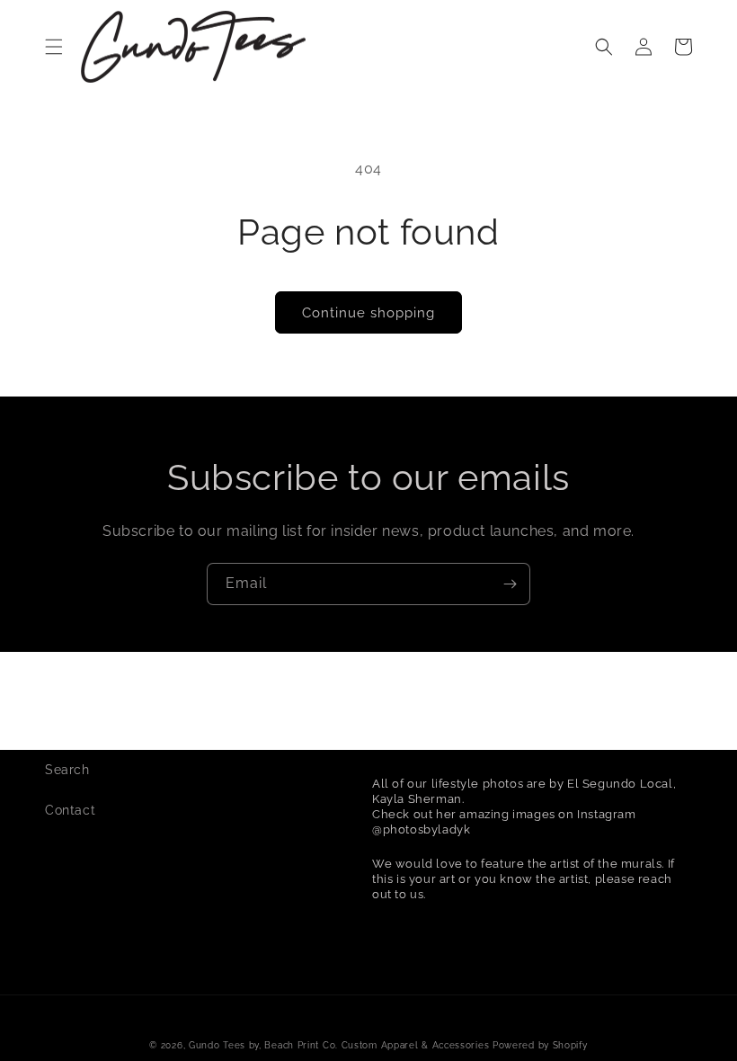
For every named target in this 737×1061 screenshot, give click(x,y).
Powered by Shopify (540, 1045)
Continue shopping (368, 313)
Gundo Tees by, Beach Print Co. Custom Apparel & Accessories (339, 1045)
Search (67, 769)
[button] (54, 47)
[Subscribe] (509, 584)
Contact (70, 810)
